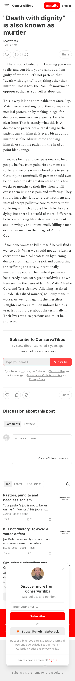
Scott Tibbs (10, 41)
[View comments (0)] (17, 54)
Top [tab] (8, 484)
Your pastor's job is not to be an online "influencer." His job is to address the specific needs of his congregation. (25, 507)
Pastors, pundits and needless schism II (20, 497)
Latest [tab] (18, 484)
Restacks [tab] (29, 424)
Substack (18, 672)
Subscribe (52, 5)
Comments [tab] (13, 424)
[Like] (7, 54)
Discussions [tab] (33, 484)
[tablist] (20, 424)
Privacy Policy (50, 648)
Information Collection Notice (44, 375)
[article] (37, 507)
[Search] (68, 484)
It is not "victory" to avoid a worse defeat (25, 531)
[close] (63, 569)
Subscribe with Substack (40, 631)
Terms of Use (57, 371)
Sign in (66, 5)
